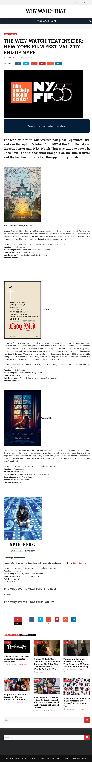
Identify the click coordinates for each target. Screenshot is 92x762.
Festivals (11, 39)
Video (9, 24)
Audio (9, 29)
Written (10, 34)
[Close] (3, 3)
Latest (6, 15)
